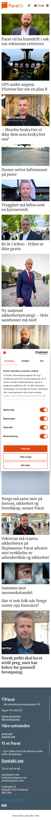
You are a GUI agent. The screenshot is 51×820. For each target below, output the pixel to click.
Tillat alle (25, 448)
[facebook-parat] (5, 806)
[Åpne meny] (47, 6)
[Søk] (29, 5)
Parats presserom (11, 716)
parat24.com (8, 736)
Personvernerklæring (14, 799)
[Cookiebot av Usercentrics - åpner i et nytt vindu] (36, 353)
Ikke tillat (25, 465)
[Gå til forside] (16, 5)
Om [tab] (41, 360)
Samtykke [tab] (9, 360)
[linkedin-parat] (3, 806)
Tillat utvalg (25, 457)
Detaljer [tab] (25, 360)
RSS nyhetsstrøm (11, 719)
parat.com (7, 733)
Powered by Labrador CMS (25, 815)
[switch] (44, 418)
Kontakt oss (13, 761)
